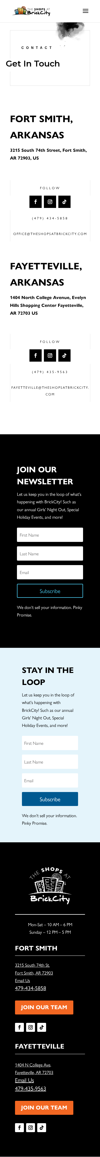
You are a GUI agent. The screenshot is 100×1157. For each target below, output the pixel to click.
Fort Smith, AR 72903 (34, 972)
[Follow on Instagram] (50, 202)
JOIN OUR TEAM (44, 1007)
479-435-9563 (30, 1088)
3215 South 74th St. (32, 965)
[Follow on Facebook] (35, 202)
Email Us (22, 980)
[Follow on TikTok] (64, 202)
